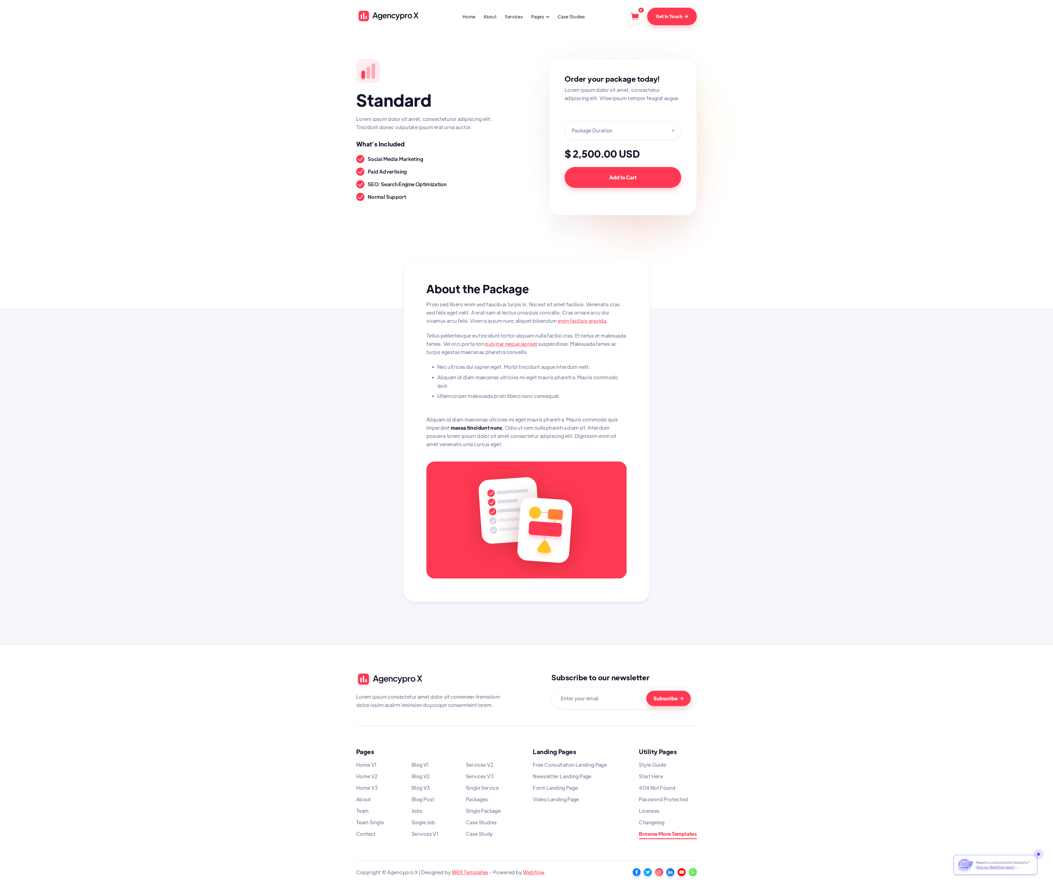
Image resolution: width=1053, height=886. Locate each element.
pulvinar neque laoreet (511, 344)
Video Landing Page (556, 799)
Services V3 (480, 776)
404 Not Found (657, 788)
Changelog (651, 822)
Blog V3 (421, 788)
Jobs (417, 811)
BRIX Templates (470, 872)
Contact (366, 834)
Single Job (423, 822)
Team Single (370, 822)
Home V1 (366, 765)
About (490, 16)
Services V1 (425, 834)
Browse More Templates (668, 834)
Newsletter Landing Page (562, 776)
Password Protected (663, 799)
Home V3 (367, 788)
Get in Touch (672, 16)
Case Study (479, 834)
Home (469, 16)
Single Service (482, 788)
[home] (387, 16)
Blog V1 (420, 765)
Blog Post (423, 799)
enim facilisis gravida (582, 321)
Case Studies (571, 16)
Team (362, 811)
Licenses (649, 811)
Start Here (651, 776)
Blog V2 (421, 776)
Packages (477, 799)
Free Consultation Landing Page (570, 765)
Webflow (534, 872)
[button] (540, 17)
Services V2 (480, 765)
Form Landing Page (555, 788)
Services (514, 16)
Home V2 (367, 776)
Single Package (483, 811)
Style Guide (652, 765)
